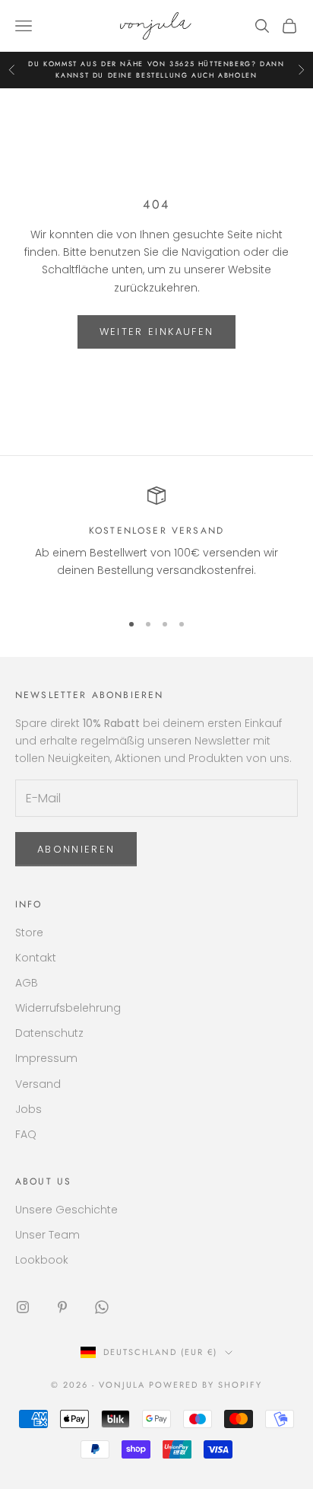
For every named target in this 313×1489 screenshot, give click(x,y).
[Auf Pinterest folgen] (62, 1307)
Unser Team (47, 1234)
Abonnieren (76, 849)
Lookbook (41, 1259)
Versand (38, 1084)
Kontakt (35, 957)
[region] (156, 542)
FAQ (25, 1134)
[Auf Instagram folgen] (22, 1307)
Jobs (28, 1109)
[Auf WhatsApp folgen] (101, 1307)
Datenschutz (49, 1033)
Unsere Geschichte (66, 1209)
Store (29, 932)
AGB (26, 982)
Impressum (46, 1058)
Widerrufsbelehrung (68, 1008)
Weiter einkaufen (156, 331)
